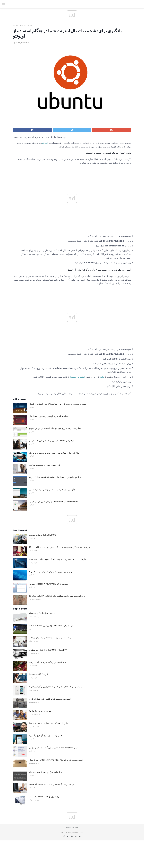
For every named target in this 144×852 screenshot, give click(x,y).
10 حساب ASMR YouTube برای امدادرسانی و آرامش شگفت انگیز (57, 596)
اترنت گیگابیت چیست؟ (38, 674)
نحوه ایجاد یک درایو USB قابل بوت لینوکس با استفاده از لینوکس (55, 477)
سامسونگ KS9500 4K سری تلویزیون (45, 796)
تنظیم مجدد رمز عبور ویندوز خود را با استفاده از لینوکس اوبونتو (55, 428)
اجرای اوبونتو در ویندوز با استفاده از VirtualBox (49, 416)
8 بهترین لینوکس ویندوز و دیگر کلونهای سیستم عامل (50, 571)
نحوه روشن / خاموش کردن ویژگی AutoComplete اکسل (53, 747)
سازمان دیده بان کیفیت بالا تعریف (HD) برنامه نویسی (51, 784)
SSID (102, 376)
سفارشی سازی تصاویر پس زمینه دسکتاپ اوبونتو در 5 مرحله (54, 452)
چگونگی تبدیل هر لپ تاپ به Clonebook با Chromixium (53, 501)
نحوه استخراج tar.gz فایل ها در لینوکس (45, 772)
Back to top (72, 828)
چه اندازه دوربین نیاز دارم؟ (40, 711)
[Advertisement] (72, 293)
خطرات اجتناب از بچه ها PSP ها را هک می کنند (48, 723)
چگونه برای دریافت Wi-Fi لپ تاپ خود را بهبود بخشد (50, 637)
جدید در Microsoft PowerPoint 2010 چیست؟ (48, 583)
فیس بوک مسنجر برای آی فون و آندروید (45, 735)
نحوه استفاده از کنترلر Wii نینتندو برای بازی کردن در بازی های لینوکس (57, 404)
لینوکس (29, 25)
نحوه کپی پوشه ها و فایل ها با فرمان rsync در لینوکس (51, 440)
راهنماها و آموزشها (19, 25)
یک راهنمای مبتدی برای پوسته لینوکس (44, 465)
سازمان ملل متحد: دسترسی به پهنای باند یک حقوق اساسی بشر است (57, 559)
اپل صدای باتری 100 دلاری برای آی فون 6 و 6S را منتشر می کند (55, 686)
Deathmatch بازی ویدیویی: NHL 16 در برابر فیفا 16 (51, 625)
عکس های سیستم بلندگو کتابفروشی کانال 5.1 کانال (50, 698)
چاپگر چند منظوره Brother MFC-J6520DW (48, 650)
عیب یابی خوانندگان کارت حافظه (42, 613)
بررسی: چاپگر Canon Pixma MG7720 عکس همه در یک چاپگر (56, 760)
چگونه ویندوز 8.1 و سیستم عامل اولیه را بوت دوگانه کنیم (52, 489)
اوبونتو (45, 143)
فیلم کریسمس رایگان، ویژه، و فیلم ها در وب (47, 662)
